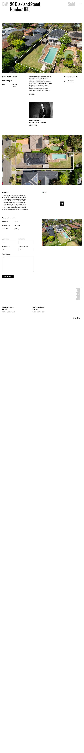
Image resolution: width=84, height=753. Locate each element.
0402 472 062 (33, 125)
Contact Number (23, 246)
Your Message (6, 254)
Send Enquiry (8, 276)
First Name (5, 239)
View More (76, 318)
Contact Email (6, 246)
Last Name (22, 239)
